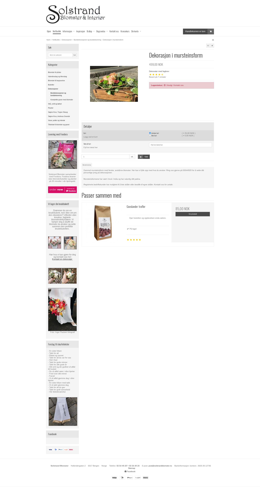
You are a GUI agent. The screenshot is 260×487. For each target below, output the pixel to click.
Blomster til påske (54, 72)
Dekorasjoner (53, 89)
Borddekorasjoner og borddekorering (58, 94)
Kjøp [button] (146, 157)
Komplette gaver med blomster (62, 100)
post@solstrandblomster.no (160, 466)
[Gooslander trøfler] (103, 224)
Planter (50, 108)
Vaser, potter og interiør (56, 120)
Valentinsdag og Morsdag (57, 76)
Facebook (130, 471)
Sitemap (131, 468)
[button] (208, 46)
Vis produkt (193, 214)
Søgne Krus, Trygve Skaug (58, 112)
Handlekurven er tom (195, 31)
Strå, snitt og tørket (55, 104)
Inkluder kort (155, 133)
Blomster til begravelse (56, 81)
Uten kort (154, 135)
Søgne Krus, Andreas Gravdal (59, 116)
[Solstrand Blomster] (130, 13)
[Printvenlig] (213, 40)
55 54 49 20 (122, 466)
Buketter (51, 85)
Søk (74, 55)
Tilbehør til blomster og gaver (58, 125)
